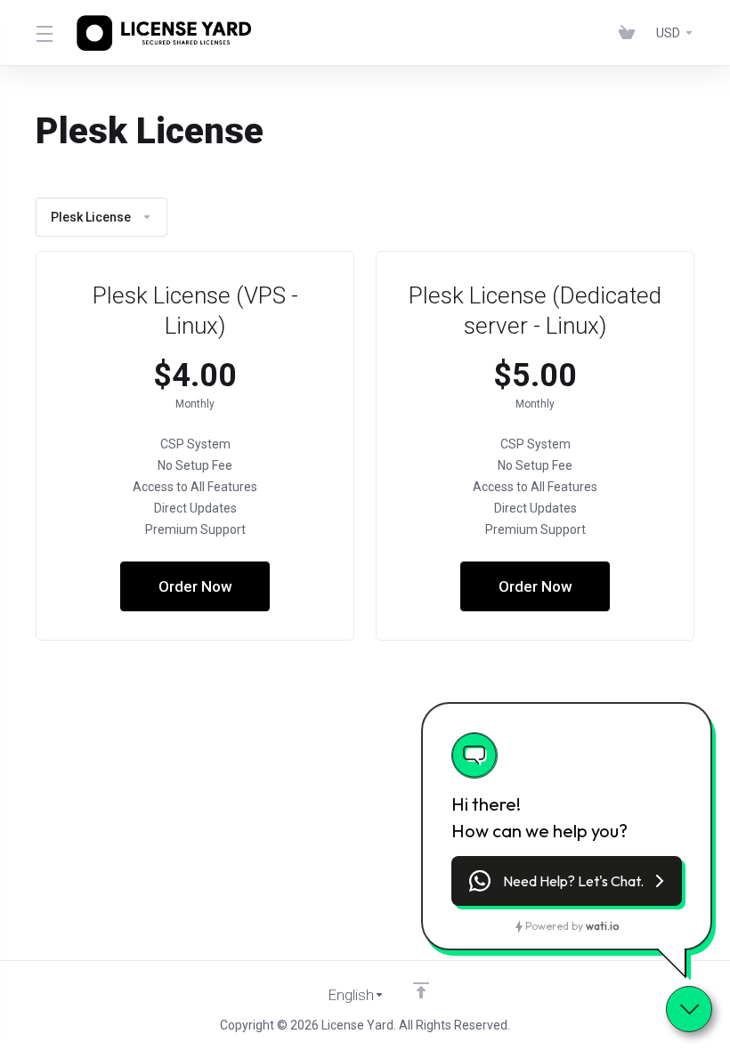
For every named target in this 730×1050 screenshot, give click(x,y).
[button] (566, 881)
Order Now (195, 586)
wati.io (602, 926)
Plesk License (91, 217)
